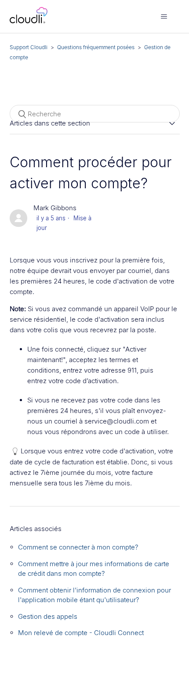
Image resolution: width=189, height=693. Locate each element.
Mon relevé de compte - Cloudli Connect (81, 632)
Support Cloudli (28, 47)
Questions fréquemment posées (95, 47)
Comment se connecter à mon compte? (78, 547)
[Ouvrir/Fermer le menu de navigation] (164, 17)
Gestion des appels (47, 616)
